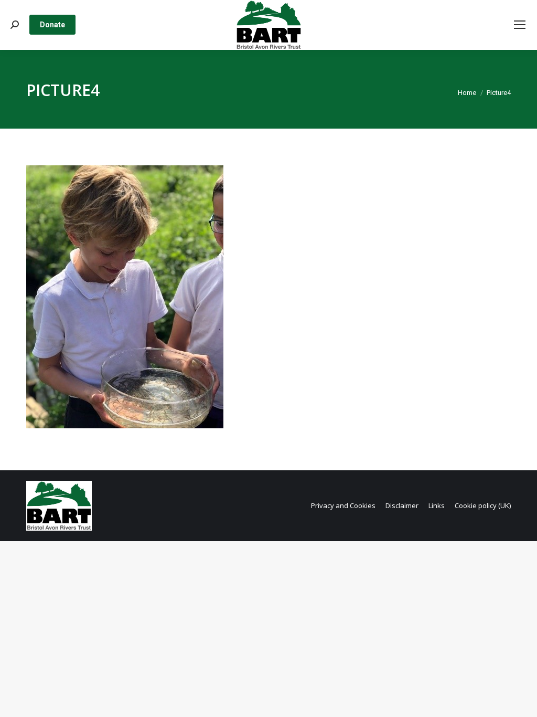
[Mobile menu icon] (520, 24)
